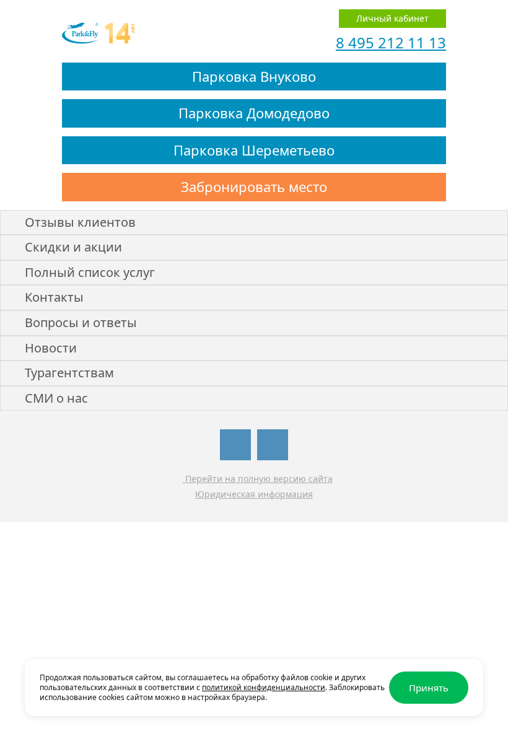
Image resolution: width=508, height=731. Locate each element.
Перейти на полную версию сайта (258, 478)
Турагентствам (69, 372)
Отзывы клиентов (80, 222)
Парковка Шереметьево (254, 150)
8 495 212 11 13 (391, 42)
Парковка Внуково (254, 76)
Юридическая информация (254, 494)
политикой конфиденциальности (263, 687)
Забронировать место (254, 186)
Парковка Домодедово (254, 112)
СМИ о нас (56, 398)
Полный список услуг (90, 272)
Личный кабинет (392, 18)
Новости (51, 347)
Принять (429, 687)
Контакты (54, 297)
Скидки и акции (73, 247)
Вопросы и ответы (81, 322)
